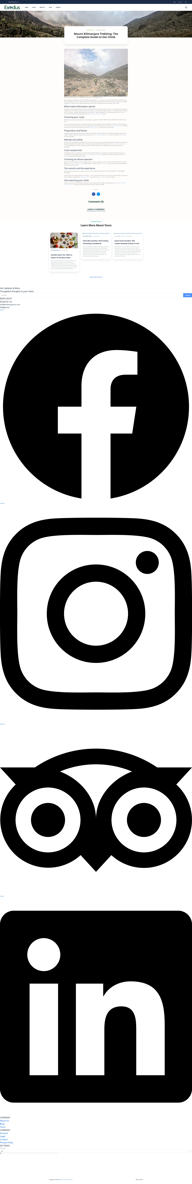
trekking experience (85, 177)
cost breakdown (98, 154)
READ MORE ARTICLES (96, 277)
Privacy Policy (6, 1142)
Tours (34, 7)
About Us (42, 7)
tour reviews (102, 177)
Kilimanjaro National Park (95, 114)
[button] (186, 7)
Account (4, 1133)
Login (174, 2)
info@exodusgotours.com (13, 2)
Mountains (90, 30)
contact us (71, 184)
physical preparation (97, 135)
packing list (121, 135)
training (107, 135)
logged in (94, 211)
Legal (2, 1136)
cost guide (88, 154)
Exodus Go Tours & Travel (66, 1179)
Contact (58, 7)
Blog (50, 7)
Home (26, 7)
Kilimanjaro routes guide (116, 125)
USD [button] (186, 2)
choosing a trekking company (76, 163)
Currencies (2, 1148)
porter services (104, 163)
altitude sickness (116, 144)
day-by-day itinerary (94, 127)
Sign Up (180, 2)
